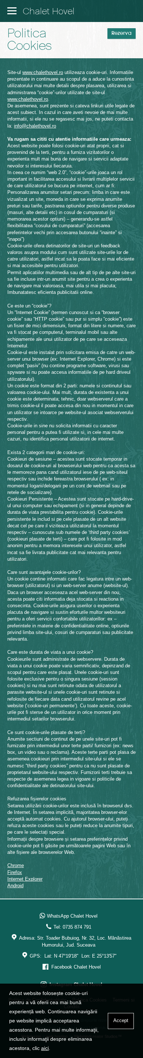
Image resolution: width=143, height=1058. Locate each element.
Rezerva (121, 33)
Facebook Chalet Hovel (75, 967)
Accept (120, 1020)
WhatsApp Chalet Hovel (72, 916)
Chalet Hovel (48, 12)
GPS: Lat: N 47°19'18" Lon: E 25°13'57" (73, 956)
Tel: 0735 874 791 (72, 927)
